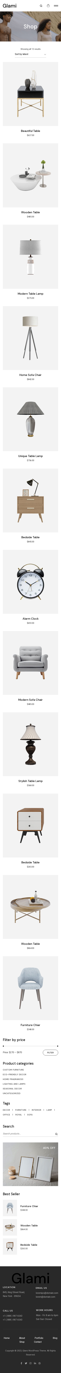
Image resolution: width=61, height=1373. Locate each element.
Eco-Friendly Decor (14, 1074)
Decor (6, 1110)
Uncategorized (12, 1093)
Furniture (21, 1110)
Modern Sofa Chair (30, 700)
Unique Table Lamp (30, 456)
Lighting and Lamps (14, 1084)
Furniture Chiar (30, 1025)
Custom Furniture (13, 1069)
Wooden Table (30, 212)
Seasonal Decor (12, 1088)
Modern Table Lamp (30, 294)
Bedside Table (30, 537)
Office (6, 1115)
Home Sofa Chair (30, 375)
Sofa (30, 1115)
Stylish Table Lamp (30, 781)
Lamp (49, 1110)
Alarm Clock (31, 618)
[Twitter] (26, 1363)
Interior (36, 1110)
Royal (18, 1115)
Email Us (41, 1287)
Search (56, 1134)
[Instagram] (30, 1363)
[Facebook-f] (21, 1363)
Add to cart (30, 94)
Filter (50, 1052)
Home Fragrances (13, 1079)
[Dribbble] (39, 1363)
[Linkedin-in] (35, 1363)
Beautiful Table (30, 131)
